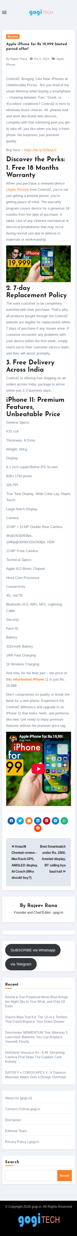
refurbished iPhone (28, 679)
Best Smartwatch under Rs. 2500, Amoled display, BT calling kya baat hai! (53, 859)
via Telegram (20, 964)
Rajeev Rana (42, 905)
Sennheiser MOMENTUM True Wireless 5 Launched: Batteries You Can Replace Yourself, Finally (36, 1037)
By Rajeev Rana (16, 58)
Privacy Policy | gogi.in (22, 1142)
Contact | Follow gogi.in (22, 1109)
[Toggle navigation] (4, 12)
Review (13, 36)
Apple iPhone (17, 190)
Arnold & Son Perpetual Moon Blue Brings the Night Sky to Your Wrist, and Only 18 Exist (36, 1001)
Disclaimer (13, 1120)
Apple (60, 58)
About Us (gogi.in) (18, 1098)
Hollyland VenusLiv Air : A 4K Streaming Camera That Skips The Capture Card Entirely (35, 1057)
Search (12, 1162)
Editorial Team (16, 1131)
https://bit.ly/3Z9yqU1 (40, 150)
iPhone (10, 64)
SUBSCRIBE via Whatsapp (32, 950)
